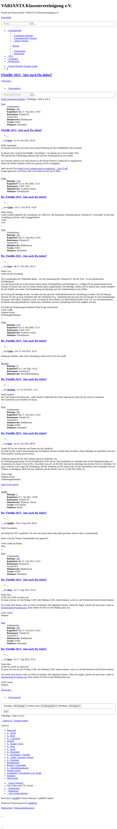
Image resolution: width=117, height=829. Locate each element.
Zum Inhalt (6, 17)
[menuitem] (23, 35)
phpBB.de (32, 803)
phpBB (16, 798)
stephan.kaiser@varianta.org (14, 607)
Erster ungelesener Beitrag (13, 99)
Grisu (3, 178)
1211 (18, 181)
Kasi (3, 104)
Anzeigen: (8, 706)
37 (17, 366)
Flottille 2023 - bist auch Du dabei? (26, 75)
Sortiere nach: (34, 706)
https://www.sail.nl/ (10, 484)
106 (18, 109)
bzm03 (4, 492)
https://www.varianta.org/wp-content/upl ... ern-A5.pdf (43, 168)
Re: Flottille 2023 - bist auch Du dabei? (24, 196)
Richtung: (63, 706)
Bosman (5, 363)
